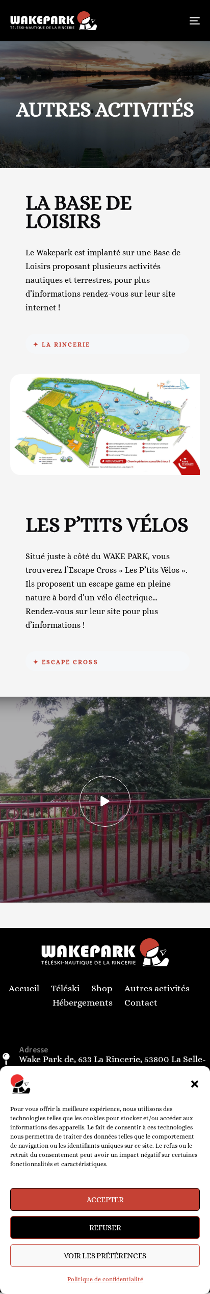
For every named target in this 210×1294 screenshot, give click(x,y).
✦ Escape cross (65, 662)
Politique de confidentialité (105, 1279)
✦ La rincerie (62, 344)
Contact (141, 1002)
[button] (195, 1084)
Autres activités (157, 988)
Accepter (105, 1199)
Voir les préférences (105, 1255)
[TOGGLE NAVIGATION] (168, 20)
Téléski (65, 988)
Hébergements (82, 1002)
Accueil (24, 988)
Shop (102, 988)
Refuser (105, 1227)
